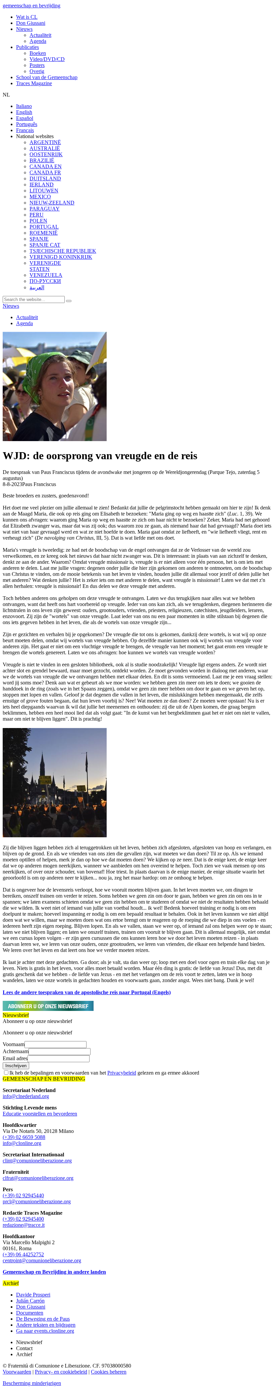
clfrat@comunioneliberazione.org (38, 1178)
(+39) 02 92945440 (23, 1195)
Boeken (38, 53)
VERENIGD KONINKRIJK (61, 257)
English (24, 112)
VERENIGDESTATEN (45, 266)
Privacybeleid (121, 1073)
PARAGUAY (45, 209)
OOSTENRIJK (46, 154)
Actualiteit (40, 35)
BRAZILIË (42, 160)
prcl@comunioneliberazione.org (37, 1201)
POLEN (38, 221)
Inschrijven (15, 1065)
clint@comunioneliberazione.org (37, 1160)
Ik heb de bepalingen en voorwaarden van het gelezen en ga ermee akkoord (104, 1073)
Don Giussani (30, 23)
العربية (37, 287)
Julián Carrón (30, 1301)
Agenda (38, 41)
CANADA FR (45, 172)
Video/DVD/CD (47, 59)
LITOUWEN (44, 190)
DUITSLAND (45, 178)
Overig (37, 71)
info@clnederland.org (26, 1096)
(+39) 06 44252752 (23, 1254)
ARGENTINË (45, 142)
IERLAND (42, 184)
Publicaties (27, 47)
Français (25, 130)
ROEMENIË (44, 233)
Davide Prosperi (33, 1294)
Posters (37, 65)
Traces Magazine (34, 83)
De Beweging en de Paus (43, 1319)
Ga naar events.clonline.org (45, 1331)
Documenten (29, 1313)
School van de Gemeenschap (46, 77)
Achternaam (16, 1051)
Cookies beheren (108, 1372)
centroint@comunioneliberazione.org (42, 1260)
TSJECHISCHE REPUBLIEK (63, 251)
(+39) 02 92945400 (23, 1219)
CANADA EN (46, 166)
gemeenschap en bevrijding (31, 5)
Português (26, 124)
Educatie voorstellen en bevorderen (40, 1113)
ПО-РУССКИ (45, 281)
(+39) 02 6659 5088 (24, 1137)
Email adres (15, 1058)
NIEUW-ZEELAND (52, 202)
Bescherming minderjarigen (32, 1383)
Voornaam (13, 1044)
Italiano (24, 106)
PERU (37, 215)
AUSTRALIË (45, 148)
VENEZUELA (46, 275)
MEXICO (40, 196)
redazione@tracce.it (24, 1225)
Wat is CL (27, 17)
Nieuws (24, 29)
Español (24, 118)
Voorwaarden (17, 1372)
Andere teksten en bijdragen (45, 1325)
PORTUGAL (44, 227)
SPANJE (39, 239)
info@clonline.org (22, 1143)
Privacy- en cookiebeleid (61, 1372)
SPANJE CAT (45, 245)
